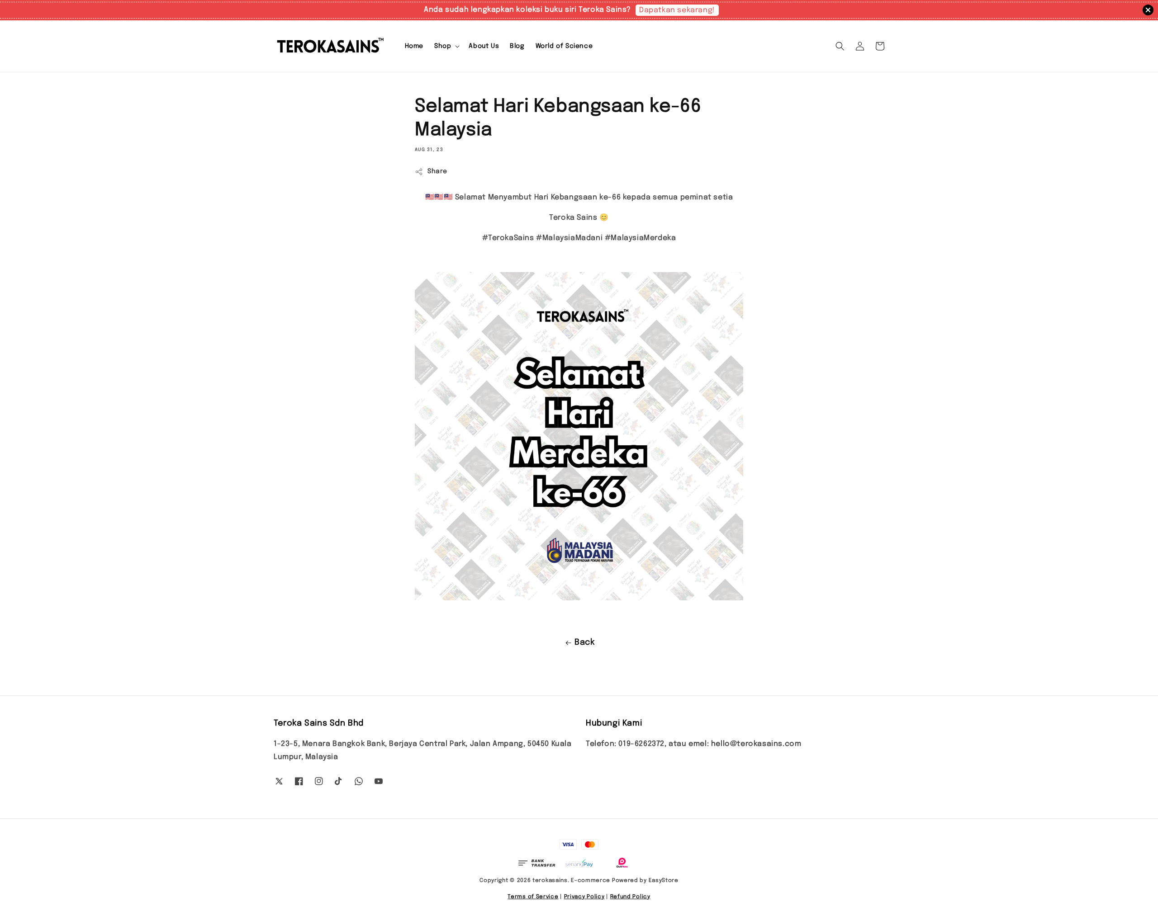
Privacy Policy (584, 897)
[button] (840, 46)
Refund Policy (630, 897)
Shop (442, 46)
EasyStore (664, 880)
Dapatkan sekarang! (677, 10)
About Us (484, 46)
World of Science (564, 46)
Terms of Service (533, 897)
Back (584, 642)
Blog (517, 46)
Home (414, 46)
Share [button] (437, 171)
